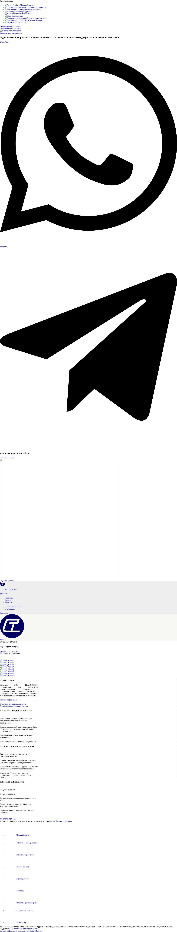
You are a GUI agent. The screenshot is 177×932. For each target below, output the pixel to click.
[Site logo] (2, 586)
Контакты (4, 613)
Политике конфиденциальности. (24, 929)
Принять (39, 931)
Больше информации (8, 700)
